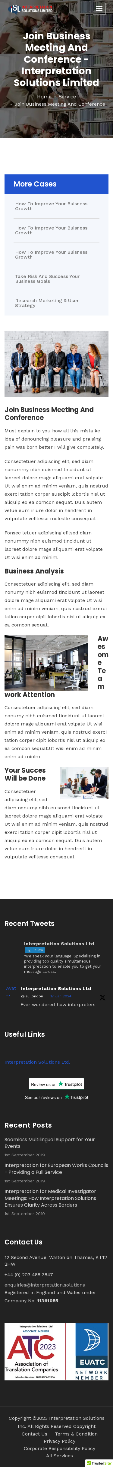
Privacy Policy (59, 1441)
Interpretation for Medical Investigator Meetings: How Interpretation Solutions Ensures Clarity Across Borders (50, 1198)
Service (67, 97)
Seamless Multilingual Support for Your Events (50, 1143)
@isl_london (32, 996)
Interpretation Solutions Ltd (56, 988)
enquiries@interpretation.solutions (45, 1285)
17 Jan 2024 (61, 996)
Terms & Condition (76, 1434)
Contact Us (34, 1434)
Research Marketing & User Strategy (47, 303)
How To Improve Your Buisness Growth (51, 206)
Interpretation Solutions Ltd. (37, 1062)
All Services (59, 1456)
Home (44, 97)
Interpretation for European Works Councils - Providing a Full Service (56, 1168)
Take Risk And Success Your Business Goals (47, 279)
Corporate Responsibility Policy (59, 1448)
